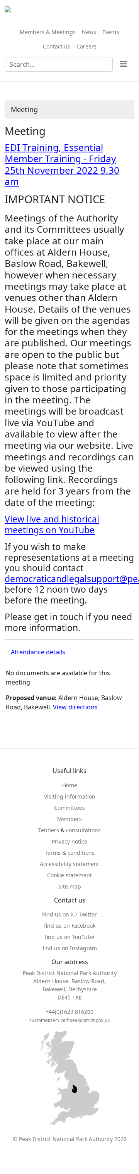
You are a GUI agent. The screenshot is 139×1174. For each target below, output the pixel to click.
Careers (86, 46)
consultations (83, 830)
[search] (123, 64)
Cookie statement (69, 875)
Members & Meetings (48, 32)
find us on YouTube (69, 937)
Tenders (48, 830)
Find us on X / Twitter (69, 914)
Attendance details (38, 652)
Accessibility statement (69, 864)
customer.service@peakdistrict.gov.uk (69, 1020)
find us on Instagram (69, 948)
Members (69, 819)
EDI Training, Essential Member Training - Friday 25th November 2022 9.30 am (62, 164)
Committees (69, 807)
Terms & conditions (70, 852)
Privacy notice (69, 841)
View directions (75, 707)
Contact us (56, 46)
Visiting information (69, 796)
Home (69, 785)
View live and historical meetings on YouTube (52, 524)
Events (110, 32)
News (89, 32)
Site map (69, 886)
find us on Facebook (69, 925)
